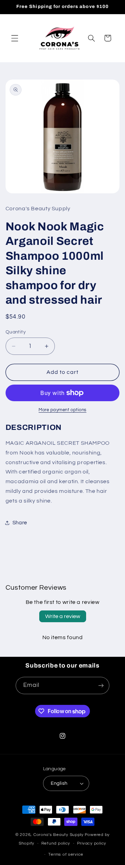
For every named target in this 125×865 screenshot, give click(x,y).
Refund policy (55, 843)
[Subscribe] (101, 685)
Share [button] (19, 522)
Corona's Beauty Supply (58, 835)
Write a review (62, 616)
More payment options (62, 410)
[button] (15, 38)
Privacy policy (91, 843)
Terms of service (65, 854)
